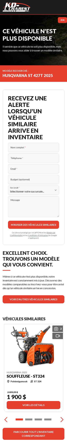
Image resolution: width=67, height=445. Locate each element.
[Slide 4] (48, 419)
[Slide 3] (38, 419)
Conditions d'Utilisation (38, 235)
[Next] (61, 419)
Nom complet (18, 147)
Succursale (15, 188)
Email (14, 168)
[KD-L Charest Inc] (16, 7)
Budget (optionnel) (20, 179)
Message (15, 200)
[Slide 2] (29, 419)
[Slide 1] (19, 419)
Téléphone (17, 158)
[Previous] (6, 419)
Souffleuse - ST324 (26, 376)
